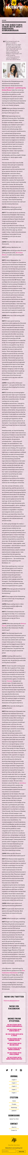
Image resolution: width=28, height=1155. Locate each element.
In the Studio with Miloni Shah (14, 1044)
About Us (14, 1127)
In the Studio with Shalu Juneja (14, 1053)
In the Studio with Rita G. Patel (14, 1034)
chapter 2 (14, 1089)
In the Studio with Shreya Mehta (14, 1030)
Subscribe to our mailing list (13, 1148)
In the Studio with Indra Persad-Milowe (14, 1058)
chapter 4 (14, 1083)
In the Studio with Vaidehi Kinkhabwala (14, 1025)
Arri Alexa (22, 783)
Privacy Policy (10, 1145)
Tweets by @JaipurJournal (11, 1001)
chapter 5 (14, 1079)
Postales (14, 1104)
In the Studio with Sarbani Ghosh (14, 1039)
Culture (4, 20)
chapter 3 (14, 1086)
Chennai (9, 681)
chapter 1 (14, 1092)
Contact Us (14, 1130)
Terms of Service (17, 1145)
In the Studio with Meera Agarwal (14, 1048)
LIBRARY (14, 1110)
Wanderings (14, 1107)
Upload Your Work (14, 1119)
